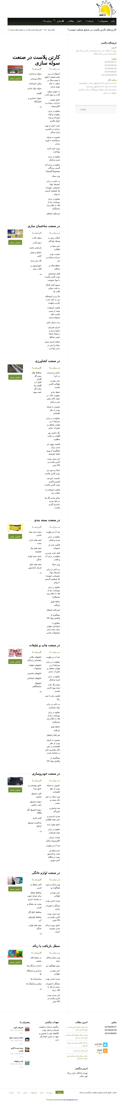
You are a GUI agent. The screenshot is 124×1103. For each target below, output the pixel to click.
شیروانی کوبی (18, 1027)
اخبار (79, 20)
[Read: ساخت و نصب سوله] (27, 1039)
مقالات (71, 20)
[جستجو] (54, 20)
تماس (59, 20)
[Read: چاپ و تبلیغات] (27, 1063)
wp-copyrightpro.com (70, 1099)
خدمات (90, 20)
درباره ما (48, 20)
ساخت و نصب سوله (16, 1037)
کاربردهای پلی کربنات (80, 1050)
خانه (113, 20)
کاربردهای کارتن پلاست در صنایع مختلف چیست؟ (92, 29)
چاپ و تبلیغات (18, 1061)
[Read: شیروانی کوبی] (27, 1029)
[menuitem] (54, 20)
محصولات (104, 20)
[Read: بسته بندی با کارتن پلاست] (27, 1049)
